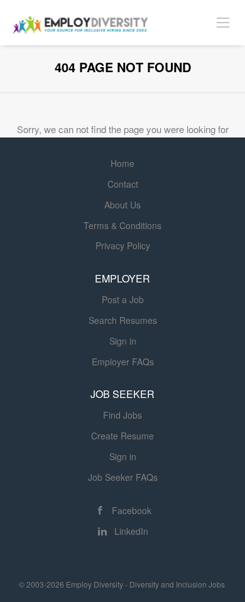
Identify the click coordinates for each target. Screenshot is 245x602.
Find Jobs (122, 415)
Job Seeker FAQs (123, 477)
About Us (122, 204)
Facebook (131, 510)
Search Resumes (123, 320)
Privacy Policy (122, 245)
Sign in (122, 341)
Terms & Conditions (122, 225)
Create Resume (122, 435)
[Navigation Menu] (223, 22)
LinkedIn (131, 531)
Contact (122, 184)
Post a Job (123, 299)
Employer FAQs (123, 361)
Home (122, 163)
